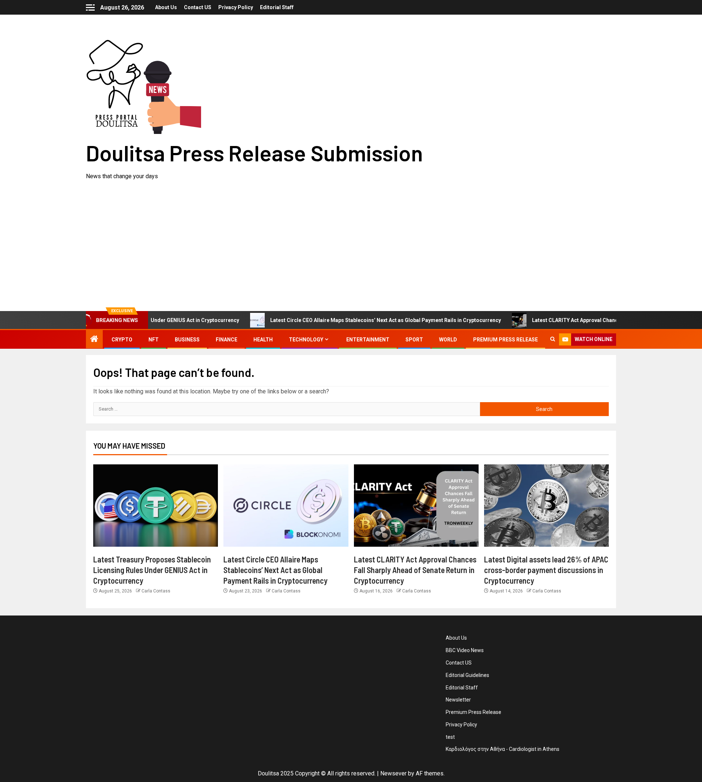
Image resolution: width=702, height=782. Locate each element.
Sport (414, 340)
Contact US (197, 7)
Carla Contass (155, 591)
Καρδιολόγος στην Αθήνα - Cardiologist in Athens (502, 749)
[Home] (94, 339)
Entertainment (367, 340)
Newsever (393, 773)
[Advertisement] (351, 236)
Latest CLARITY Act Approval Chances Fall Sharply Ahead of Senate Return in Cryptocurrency (415, 569)
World (448, 340)
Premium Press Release (505, 340)
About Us (166, 7)
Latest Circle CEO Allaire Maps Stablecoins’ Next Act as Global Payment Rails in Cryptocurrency (361, 320)
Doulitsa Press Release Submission (254, 152)
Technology (306, 340)
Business (187, 340)
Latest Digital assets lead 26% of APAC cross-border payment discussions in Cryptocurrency (546, 569)
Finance (226, 340)
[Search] (552, 340)
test (450, 737)
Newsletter (458, 700)
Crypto (122, 340)
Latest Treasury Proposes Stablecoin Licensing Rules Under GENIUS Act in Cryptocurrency (152, 569)
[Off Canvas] (90, 7)
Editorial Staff (277, 7)
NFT (153, 340)
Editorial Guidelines (467, 675)
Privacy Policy (235, 7)
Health (263, 340)
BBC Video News (465, 650)
